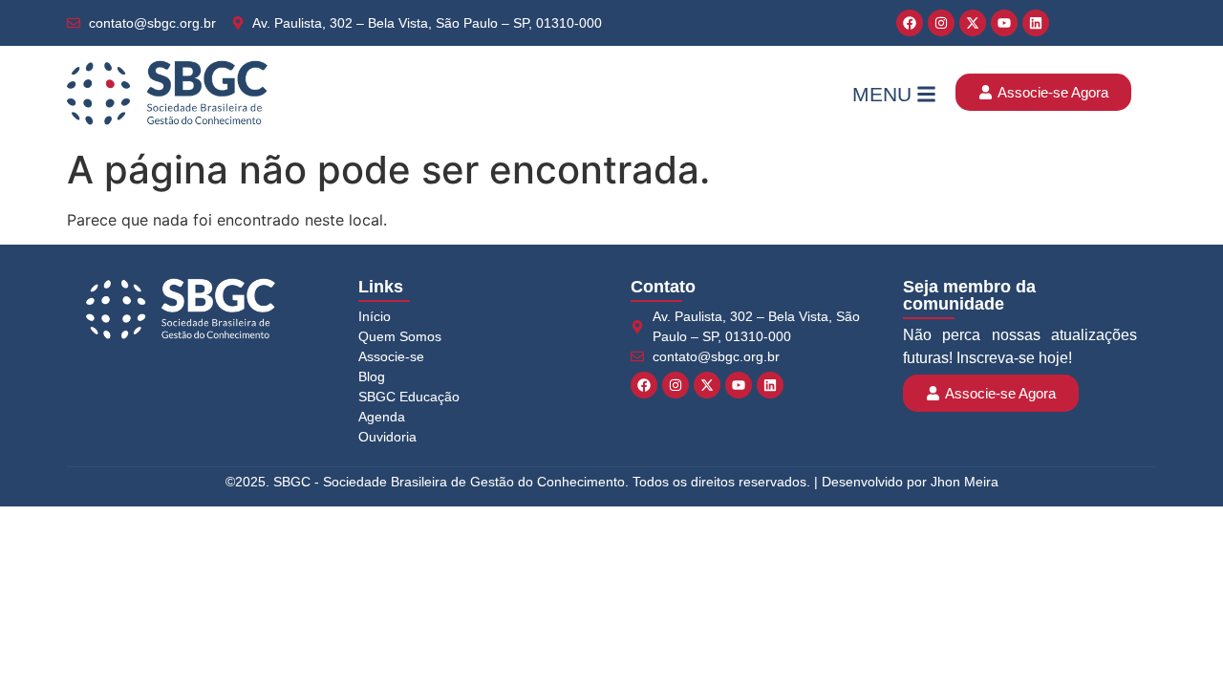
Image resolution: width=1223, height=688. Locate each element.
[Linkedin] (1035, 23)
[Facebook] (909, 23)
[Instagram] (941, 23)
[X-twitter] (972, 23)
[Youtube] (1004, 23)
